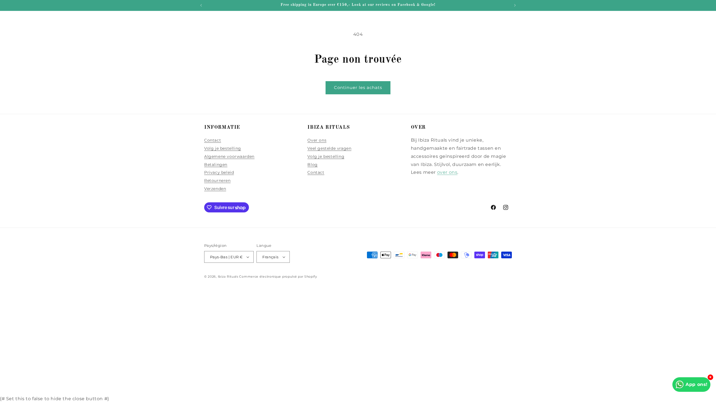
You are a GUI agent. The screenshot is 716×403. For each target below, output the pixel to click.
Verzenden (215, 188)
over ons (447, 172)
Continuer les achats (358, 87)
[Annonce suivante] (515, 5)
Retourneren (217, 180)
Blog (312, 164)
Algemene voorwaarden (229, 156)
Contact (212, 140)
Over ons (316, 140)
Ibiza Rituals (228, 276)
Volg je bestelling (222, 148)
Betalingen (215, 164)
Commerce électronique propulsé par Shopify (278, 276)
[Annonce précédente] (201, 5)
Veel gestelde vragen (329, 148)
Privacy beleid (219, 172)
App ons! (697, 384)
